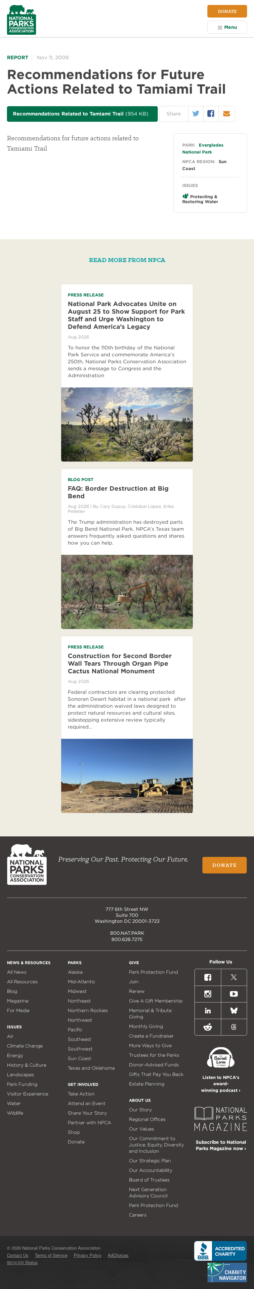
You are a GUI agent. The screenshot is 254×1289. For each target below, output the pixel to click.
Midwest (77, 991)
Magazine (17, 1000)
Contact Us (17, 1255)
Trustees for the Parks (154, 1055)
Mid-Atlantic (81, 981)
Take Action (81, 1093)
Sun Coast (79, 1058)
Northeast (79, 1000)
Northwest (80, 1020)
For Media (18, 1010)
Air (10, 1036)
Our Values (141, 1129)
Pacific (75, 1029)
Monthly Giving (146, 1026)
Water (14, 1103)
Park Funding (22, 1084)
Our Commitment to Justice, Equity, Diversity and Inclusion (156, 1145)
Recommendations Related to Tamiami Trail (80, 114)
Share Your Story (87, 1113)
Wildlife (15, 1113)
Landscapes (20, 1074)
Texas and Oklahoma (91, 1068)
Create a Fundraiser (151, 1036)
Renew (137, 991)
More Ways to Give (150, 1045)
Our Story (140, 1109)
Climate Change (25, 1045)
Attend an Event (87, 1103)
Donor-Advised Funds (154, 1064)
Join (134, 981)
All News (16, 972)
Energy (15, 1055)
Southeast (79, 1039)
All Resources (22, 981)
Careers (138, 1215)
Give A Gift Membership (156, 1000)
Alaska (75, 972)
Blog (12, 991)
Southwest (80, 1048)
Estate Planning (146, 1084)
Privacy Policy (88, 1255)
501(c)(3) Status (22, 1262)
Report (17, 58)
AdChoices (118, 1255)
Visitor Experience (27, 1093)
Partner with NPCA (89, 1122)
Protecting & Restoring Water (200, 199)
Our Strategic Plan (150, 1160)
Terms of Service (51, 1255)
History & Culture (26, 1065)
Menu (230, 27)
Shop (74, 1132)
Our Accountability (150, 1170)
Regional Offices (147, 1119)
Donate (227, 11)
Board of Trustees (149, 1179)
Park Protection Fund (153, 972)
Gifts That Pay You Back (156, 1074)
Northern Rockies (88, 1010)
